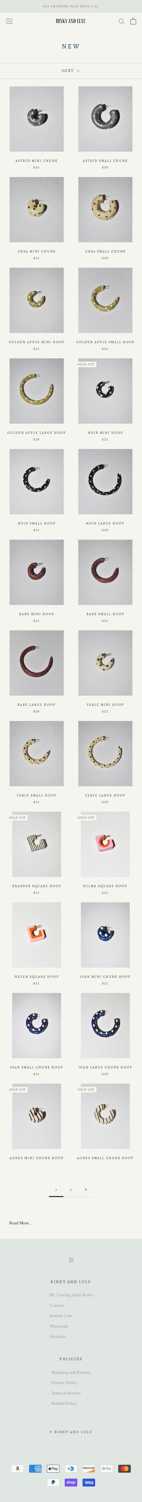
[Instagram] (71, 1259)
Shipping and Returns (71, 1372)
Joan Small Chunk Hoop (36, 1067)
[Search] (121, 21)
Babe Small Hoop (105, 614)
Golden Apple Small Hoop (105, 342)
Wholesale (59, 1326)
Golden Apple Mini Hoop (37, 342)
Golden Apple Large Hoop (36, 433)
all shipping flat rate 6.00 (71, 6)
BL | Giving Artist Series (71, 1294)
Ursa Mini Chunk (37, 251)
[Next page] (85, 1190)
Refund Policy (64, 1403)
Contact (57, 1305)
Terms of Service (66, 1393)
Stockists (58, 1336)
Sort (69, 70)
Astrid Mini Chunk (37, 161)
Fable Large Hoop (105, 795)
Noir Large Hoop (105, 523)
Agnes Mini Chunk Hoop (37, 1158)
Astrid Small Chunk (105, 161)
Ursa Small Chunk (105, 251)
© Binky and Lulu (71, 1431)
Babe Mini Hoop (36, 614)
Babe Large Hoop (37, 705)
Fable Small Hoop (37, 795)
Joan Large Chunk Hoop (105, 1067)
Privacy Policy (65, 1382)
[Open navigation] (9, 20)
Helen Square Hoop (37, 977)
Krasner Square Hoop (36, 886)
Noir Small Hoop (37, 523)
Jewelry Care (61, 1315)
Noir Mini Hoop (105, 433)
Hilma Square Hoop (105, 886)
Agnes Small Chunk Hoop (105, 1158)
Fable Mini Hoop (105, 705)
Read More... (20, 1222)
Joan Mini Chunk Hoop (105, 977)
